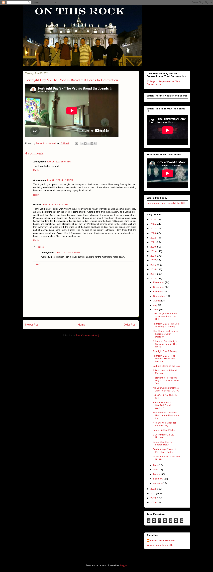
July (155, 305)
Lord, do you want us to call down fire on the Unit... (165, 316)
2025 (153, 224)
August (157, 300)
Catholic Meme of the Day (166, 366)
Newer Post (32, 324)
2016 (153, 265)
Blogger (123, 565)
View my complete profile (160, 545)
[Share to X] (88, 143)
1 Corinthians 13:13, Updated (163, 436)
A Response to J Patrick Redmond (165, 372)
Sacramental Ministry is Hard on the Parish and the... (166, 415)
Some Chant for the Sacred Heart (163, 443)
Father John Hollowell (162, 540)
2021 (153, 242)
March (157, 474)
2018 (153, 255)
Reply (36, 170)
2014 (153, 274)
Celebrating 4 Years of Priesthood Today (164, 450)
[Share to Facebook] (91, 143)
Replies (40, 247)
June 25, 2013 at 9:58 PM (59, 161)
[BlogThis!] (85, 143)
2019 (153, 251)
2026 (153, 219)
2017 (153, 260)
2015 (153, 269)
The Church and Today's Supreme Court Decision (165, 334)
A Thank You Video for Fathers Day (164, 424)
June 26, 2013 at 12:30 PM (55, 204)
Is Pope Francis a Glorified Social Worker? (162, 405)
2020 (153, 246)
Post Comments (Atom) (87, 335)
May (155, 465)
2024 (153, 228)
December (159, 282)
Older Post (130, 324)
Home (81, 324)
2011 (153, 493)
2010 (153, 498)
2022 (153, 237)
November (159, 287)
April (156, 469)
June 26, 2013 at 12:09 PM (60, 180)
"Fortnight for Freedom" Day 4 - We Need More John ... (166, 380)
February (158, 478)
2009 (153, 502)
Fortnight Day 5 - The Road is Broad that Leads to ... (164, 358)
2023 (153, 233)
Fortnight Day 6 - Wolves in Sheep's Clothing (166, 325)
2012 (153, 488)
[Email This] (82, 143)
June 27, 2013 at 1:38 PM (67, 252)
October (157, 291)
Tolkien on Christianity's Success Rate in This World (165, 344)
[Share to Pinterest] (95, 143)
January (157, 483)
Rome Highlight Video (164, 430)
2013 (153, 278)
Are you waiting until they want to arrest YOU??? (166, 389)
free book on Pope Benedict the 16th (166, 203)
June (156, 309)
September (159, 296)
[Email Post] (76, 143)
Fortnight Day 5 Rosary (165, 351)
